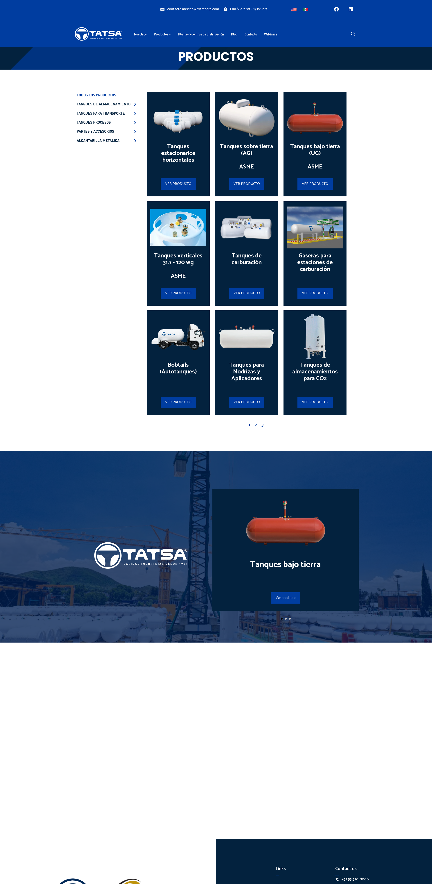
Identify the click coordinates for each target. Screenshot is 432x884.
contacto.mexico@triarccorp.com (193, 9)
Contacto (251, 34)
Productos (161, 34)
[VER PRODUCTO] (178, 140)
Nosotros (140, 34)
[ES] (306, 8)
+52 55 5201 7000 (355, 879)
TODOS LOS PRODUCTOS (96, 95)
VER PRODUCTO (178, 184)
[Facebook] (336, 9)
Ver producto (286, 598)
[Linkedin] (351, 9)
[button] (282, 619)
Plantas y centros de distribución (201, 34)
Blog (234, 34)
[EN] (294, 8)
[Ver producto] (285, 544)
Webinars (270, 34)
